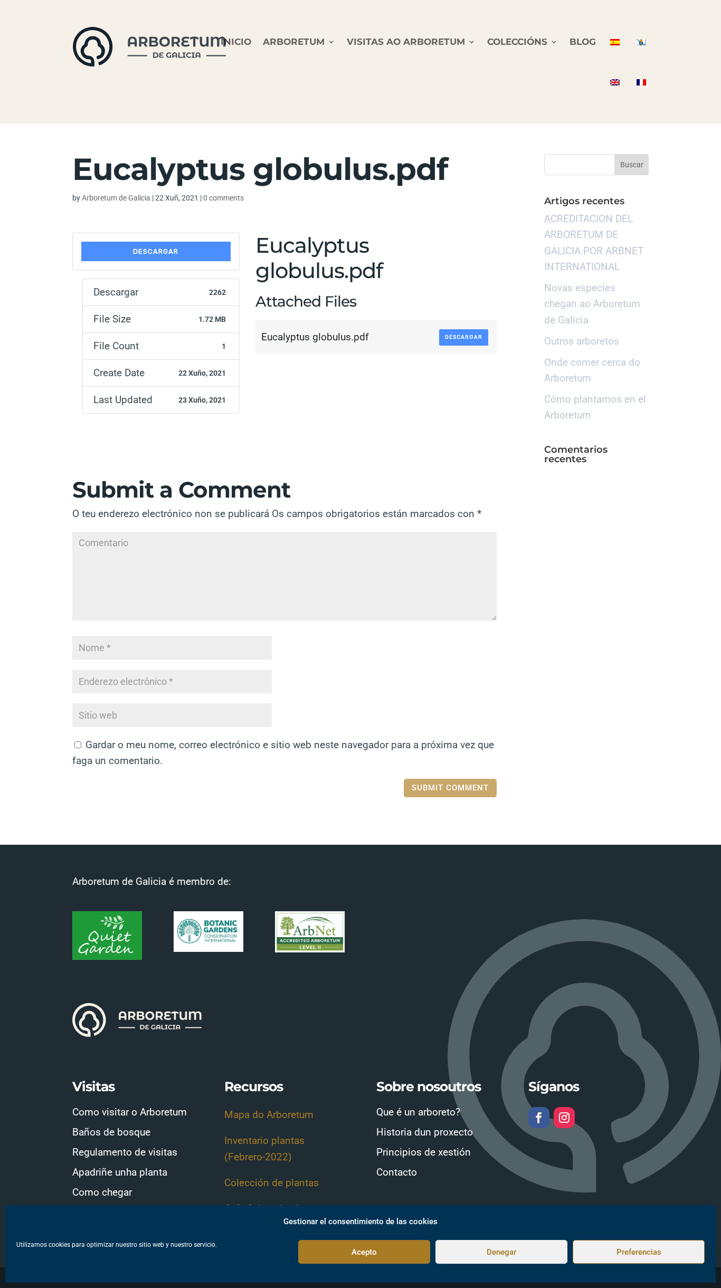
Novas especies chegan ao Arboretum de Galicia (592, 304)
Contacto (396, 1172)
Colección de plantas (271, 1183)
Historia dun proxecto (424, 1132)
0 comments (223, 198)
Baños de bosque (111, 1132)
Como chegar (102, 1192)
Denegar (501, 1252)
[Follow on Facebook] (538, 1117)
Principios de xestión (423, 1152)
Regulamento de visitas (124, 1152)
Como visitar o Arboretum (129, 1112)
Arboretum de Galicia (116, 198)
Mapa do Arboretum (269, 1115)
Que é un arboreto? (418, 1112)
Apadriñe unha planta (119, 1172)
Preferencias (638, 1252)
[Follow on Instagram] (564, 1117)
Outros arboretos (581, 341)
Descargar (155, 251)
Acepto (364, 1252)
